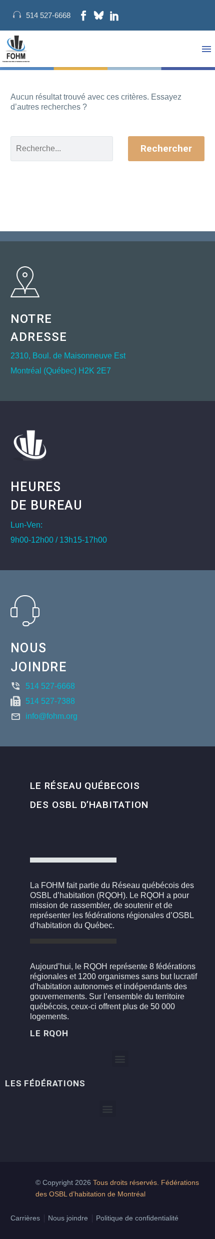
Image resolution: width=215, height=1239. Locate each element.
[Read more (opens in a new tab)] (41, 15)
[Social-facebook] (83, 16)
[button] (120, 1058)
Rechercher (166, 148)
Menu (206, 49)
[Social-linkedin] (115, 16)
